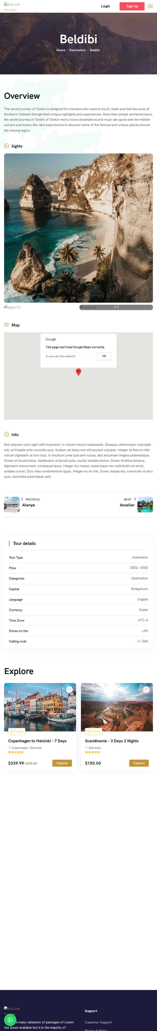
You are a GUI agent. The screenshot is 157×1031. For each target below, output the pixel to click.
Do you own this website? (61, 356)
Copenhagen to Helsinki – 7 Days (37, 740)
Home (60, 50)
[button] (105, 6)
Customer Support (98, 1022)
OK (104, 356)
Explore (62, 763)
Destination (77, 50)
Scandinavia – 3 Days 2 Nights (112, 740)
